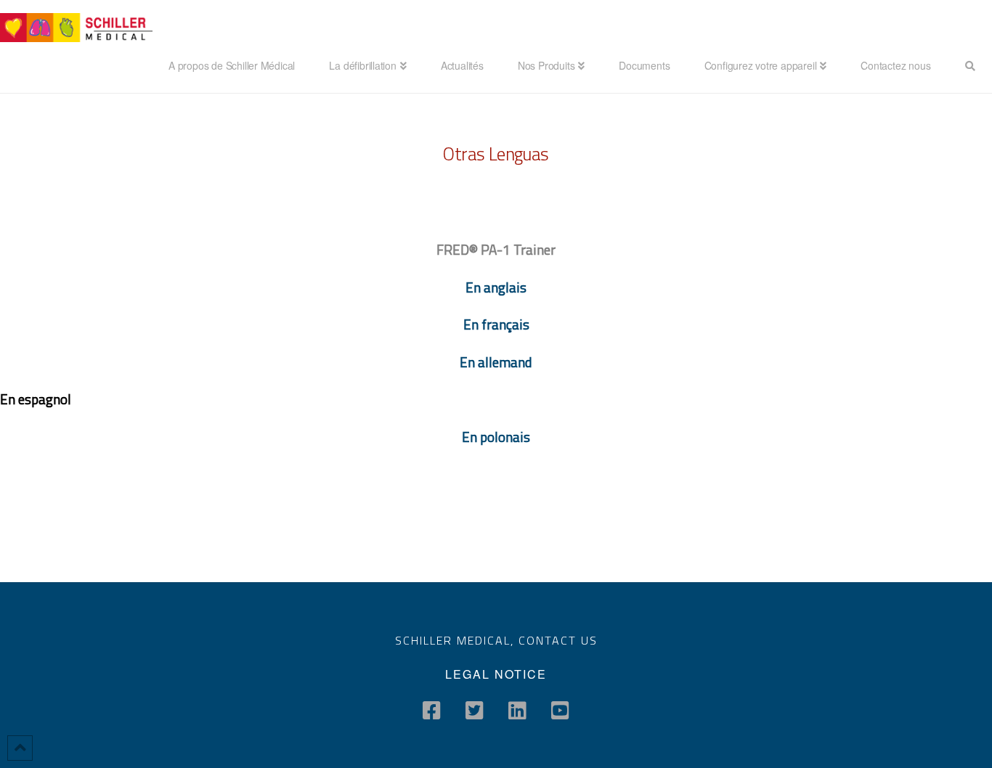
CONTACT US (558, 640)
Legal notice (496, 674)
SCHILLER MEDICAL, (457, 640)
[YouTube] (560, 710)
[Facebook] (432, 710)
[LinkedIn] (517, 710)
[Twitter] (474, 710)
